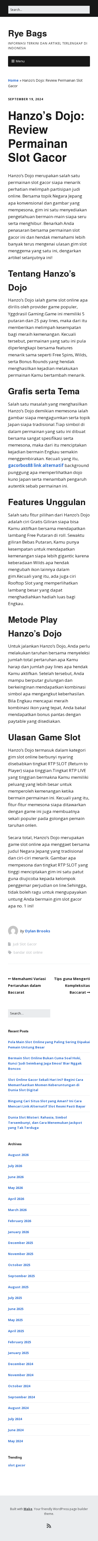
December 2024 (20, 1364)
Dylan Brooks (37, 930)
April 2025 (16, 1331)
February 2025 (19, 1342)
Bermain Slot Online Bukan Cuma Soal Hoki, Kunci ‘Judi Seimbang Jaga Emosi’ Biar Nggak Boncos (45, 1063)
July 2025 (15, 1297)
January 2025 (18, 1353)
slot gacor (16, 1465)
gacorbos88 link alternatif (36, 465)
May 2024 (15, 1441)
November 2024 (20, 1375)
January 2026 (18, 1232)
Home (13, 80)
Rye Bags (27, 33)
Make (28, 1509)
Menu (20, 61)
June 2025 (15, 1309)
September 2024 (21, 1397)
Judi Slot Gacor (25, 944)
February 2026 (19, 1221)
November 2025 (20, 1253)
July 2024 (15, 1419)
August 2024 (18, 1408)
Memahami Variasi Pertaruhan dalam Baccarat (27, 985)
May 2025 (15, 1320)
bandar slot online (28, 952)
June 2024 (15, 1430)
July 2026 (15, 1166)
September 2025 (21, 1276)
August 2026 (18, 1154)
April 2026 (16, 1198)
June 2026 (15, 1177)
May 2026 (15, 1187)
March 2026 (17, 1210)
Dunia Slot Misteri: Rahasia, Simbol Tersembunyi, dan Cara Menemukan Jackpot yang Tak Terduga (45, 1122)
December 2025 (20, 1242)
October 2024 (19, 1386)
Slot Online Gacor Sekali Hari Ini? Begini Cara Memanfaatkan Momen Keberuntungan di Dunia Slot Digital (45, 1084)
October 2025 (19, 1265)
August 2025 (18, 1287)
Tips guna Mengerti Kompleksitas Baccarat (72, 985)
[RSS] (49, 1526)
